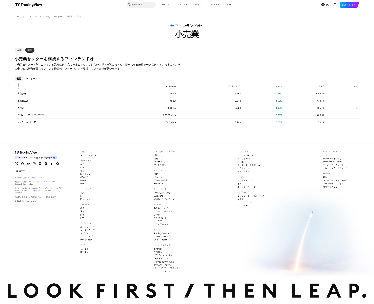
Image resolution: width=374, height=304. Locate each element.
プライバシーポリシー (164, 255)
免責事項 (158, 252)
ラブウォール (243, 158)
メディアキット (161, 224)
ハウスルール (243, 168)
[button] (171, 5)
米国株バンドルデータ (164, 199)
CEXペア (84, 177)
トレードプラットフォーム (335, 168)
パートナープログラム (333, 183)
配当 (82, 214)
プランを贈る (160, 165)
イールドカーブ (87, 230)
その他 (229, 5)
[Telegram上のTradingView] (46, 164)
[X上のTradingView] (17, 164)
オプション (85, 233)
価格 (156, 158)
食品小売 (22, 93)
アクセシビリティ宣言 (164, 261)
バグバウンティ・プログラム (167, 268)
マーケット (198, 5)
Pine (82, 183)
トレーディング (244, 180)
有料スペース (243, 205)
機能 (156, 155)
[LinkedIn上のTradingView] (40, 164)
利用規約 (158, 248)
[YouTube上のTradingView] (28, 164)
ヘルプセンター (161, 217)
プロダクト (164, 5)
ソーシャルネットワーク (248, 155)
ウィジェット (329, 155)
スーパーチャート (88, 155)
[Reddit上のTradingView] (58, 164)
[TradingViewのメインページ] (28, 5)
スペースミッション (163, 211)
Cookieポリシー (161, 258)
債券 (82, 170)
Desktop (84, 252)
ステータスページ (162, 271)
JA (327, 4)
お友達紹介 (242, 161)
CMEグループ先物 (162, 192)
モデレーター (243, 171)
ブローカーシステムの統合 (335, 180)
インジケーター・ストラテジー (251, 196)
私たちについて (161, 208)
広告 (325, 177)
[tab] (19, 50)
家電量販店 (23, 100)
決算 (82, 211)
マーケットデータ (162, 161)
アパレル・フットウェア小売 (31, 115)
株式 (82, 164)
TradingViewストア (163, 233)
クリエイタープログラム (248, 165)
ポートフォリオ (87, 227)
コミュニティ (181, 5)
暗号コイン (85, 174)
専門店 (21, 107)
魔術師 (240, 199)
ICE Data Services (35, 177)
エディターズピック (246, 187)
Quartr (53, 197)
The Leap (158, 183)
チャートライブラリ (332, 158)
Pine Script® (86, 239)
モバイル (84, 248)
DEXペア (84, 180)
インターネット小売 (27, 122)
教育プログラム (330, 187)
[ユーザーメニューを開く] (335, 5)
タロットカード (161, 236)
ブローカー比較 (161, 180)
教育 (239, 183)
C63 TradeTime (161, 239)
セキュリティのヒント (164, 265)
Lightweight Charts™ (333, 161)
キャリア (158, 221)
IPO (82, 217)
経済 (82, 208)
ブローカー (214, 5)
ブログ (157, 214)
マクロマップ (86, 236)
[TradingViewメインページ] (26, 152)
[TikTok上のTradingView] (52, 164)
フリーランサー (244, 202)
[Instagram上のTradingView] (34, 164)
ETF (82, 167)
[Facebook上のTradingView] (22, 164)
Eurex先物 (158, 196)
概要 (156, 174)
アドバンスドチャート (333, 165)
